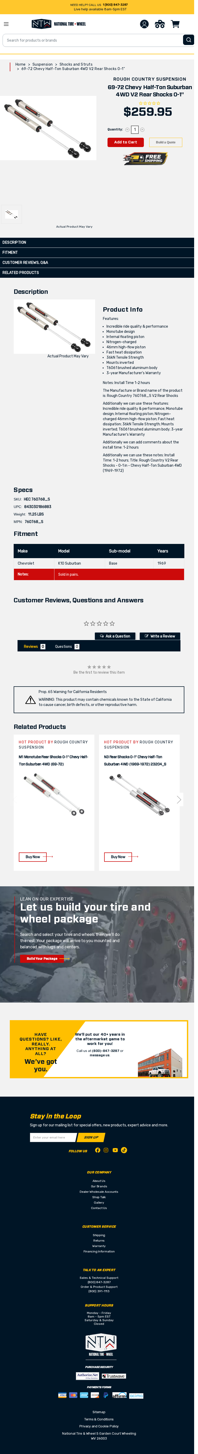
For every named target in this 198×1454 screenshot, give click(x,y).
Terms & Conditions (99, 1419)
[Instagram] (106, 1152)
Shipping (99, 1235)
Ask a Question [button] (118, 636)
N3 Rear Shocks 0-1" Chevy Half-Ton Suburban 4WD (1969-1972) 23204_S (135, 760)
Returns (99, 1240)
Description (14, 242)
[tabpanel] (54, 803)
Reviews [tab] (31, 646)
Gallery (99, 1202)
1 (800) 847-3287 (115, 4)
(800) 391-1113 (99, 1291)
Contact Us (99, 1208)
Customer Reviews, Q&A (25, 262)
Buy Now (33, 857)
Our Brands (99, 1186)
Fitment (10, 252)
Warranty (98, 1246)
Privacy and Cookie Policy (99, 1426)
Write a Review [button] (163, 636)
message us (100, 1055)
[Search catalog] (188, 40)
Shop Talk (99, 1197)
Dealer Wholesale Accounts (99, 1192)
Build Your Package (42, 958)
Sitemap (99, 1412)
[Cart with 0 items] (175, 24)
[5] (14, 799)
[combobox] (99, 40)
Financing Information (99, 1251)
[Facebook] (98, 1151)
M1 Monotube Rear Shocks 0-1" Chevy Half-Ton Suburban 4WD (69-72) (53, 760)
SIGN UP (91, 1137)
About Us (99, 1181)
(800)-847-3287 (105, 1050)
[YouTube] (115, 1151)
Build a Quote (166, 142)
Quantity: (115, 129)
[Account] (144, 24)
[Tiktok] (124, 1151)
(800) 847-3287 (99, 1282)
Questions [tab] (63, 646)
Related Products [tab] (21, 273)
